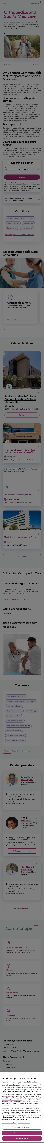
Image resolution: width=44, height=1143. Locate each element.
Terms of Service (24, 1123)
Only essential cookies (22, 1133)
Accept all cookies (22, 1138)
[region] (22, 1107)
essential (23, 1085)
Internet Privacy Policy (9, 1123)
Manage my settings (22, 1127)
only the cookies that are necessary (21, 1099)
